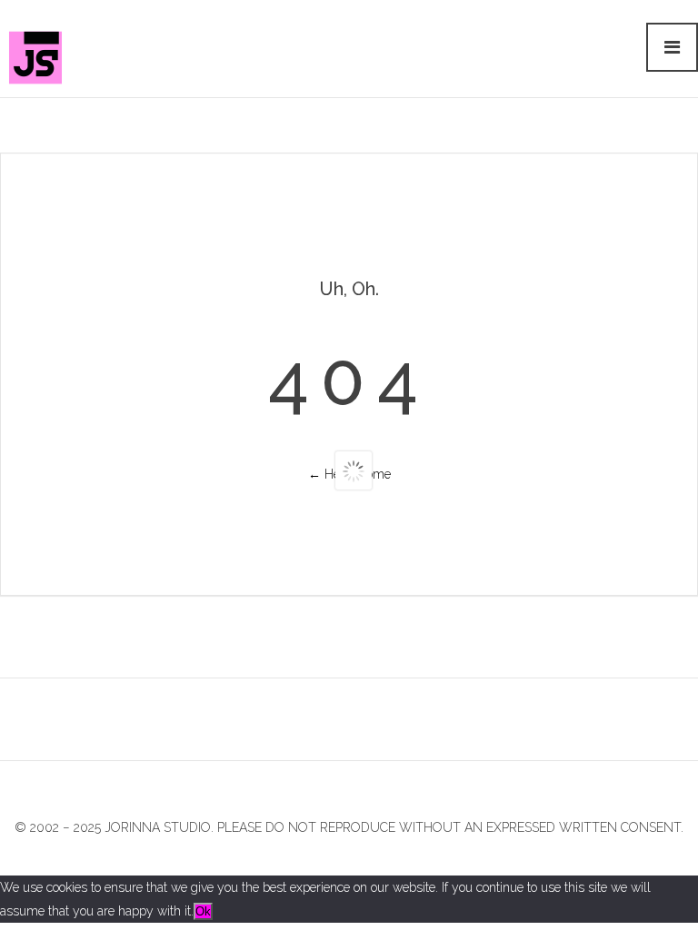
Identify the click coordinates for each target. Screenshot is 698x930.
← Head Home (349, 474)
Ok (203, 911)
